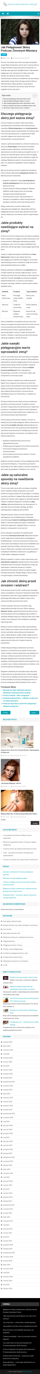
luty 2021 (6, 1237)
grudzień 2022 (8, 1149)
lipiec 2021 (6, 1217)
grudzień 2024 (8, 1106)
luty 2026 (6, 1066)
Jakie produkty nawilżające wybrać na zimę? (16, 101)
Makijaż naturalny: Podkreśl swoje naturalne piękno (19, 814)
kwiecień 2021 (8, 1229)
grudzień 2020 (8, 1245)
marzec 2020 (7, 1280)
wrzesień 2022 (8, 1161)
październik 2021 (9, 1205)
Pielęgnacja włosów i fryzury (12, 945)
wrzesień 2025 (8, 1086)
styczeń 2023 (7, 1145)
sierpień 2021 (7, 1213)
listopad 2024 (7, 1109)
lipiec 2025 (6, 1094)
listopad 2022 (7, 1153)
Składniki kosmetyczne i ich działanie (15, 961)
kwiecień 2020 (8, 1277)
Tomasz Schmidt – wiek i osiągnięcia (16, 695)
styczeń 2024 (7, 1129)
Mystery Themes (27, 1371)
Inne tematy (7, 929)
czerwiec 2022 (8, 1173)
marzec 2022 (7, 1185)
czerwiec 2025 (8, 1098)
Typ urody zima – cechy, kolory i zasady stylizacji (19, 1322)
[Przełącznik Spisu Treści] (33, 96)
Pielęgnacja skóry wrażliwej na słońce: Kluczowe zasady (7, 713)
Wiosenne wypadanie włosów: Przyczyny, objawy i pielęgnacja (20, 843)
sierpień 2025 (7, 1090)
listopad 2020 (7, 1249)
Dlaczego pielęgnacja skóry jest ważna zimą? (17, 99)
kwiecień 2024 (8, 1125)
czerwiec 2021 (8, 1221)
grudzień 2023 (8, 1133)
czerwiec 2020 (8, 1269)
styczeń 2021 (7, 1241)
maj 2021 (6, 1225)
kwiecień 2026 (8, 1058)
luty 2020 (6, 1284)
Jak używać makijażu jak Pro (11, 783)
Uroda (4, 54)
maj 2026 (6, 1054)
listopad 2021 (7, 1201)
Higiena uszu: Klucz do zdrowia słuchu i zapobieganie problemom (20, 751)
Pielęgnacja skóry (9, 941)
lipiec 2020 (6, 1265)
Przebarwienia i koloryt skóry (13, 957)
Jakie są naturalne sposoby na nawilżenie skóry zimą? (19, 105)
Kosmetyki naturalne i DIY (11, 933)
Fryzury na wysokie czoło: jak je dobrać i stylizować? (20, 859)
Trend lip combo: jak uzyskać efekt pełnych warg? (19, 849)
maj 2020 (6, 1272)
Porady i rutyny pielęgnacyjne (13, 949)
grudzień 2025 (8, 1074)
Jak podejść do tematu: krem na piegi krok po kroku (20, 1326)
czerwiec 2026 (8, 1050)
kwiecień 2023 (8, 1141)
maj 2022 (6, 1177)
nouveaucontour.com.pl (21, 58)
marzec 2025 (7, 1101)
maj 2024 (6, 1121)
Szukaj (3, 819)
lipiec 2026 (6, 1046)
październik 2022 (9, 1157)
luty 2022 (6, 1189)
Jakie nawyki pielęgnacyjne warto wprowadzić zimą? (19, 103)
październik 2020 (9, 1253)
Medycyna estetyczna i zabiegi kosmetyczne (18, 937)
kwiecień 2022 (8, 1181)
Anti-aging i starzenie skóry (12, 921)
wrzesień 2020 (8, 1257)
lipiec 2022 (6, 1169)
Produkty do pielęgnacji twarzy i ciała (15, 953)
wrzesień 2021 (8, 1209)
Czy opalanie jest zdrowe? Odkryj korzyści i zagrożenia (17, 836)
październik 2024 (9, 1113)
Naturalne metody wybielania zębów (15, 878)
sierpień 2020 (7, 1261)
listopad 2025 (7, 1078)
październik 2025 (9, 1082)
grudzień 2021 (8, 1197)
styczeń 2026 (7, 1070)
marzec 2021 (7, 1233)
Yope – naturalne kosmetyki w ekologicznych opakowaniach (18, 854)
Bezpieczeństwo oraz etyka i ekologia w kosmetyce (20, 925)
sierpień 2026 (7, 1042)
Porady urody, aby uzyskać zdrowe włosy (23, 977)
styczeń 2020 (7, 1288)
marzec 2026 (7, 1062)
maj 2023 (6, 1137)
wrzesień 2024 (8, 1117)
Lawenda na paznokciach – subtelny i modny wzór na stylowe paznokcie (35, 713)
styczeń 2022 (7, 1193)
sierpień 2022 (7, 1165)
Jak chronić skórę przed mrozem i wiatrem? (16, 108)
